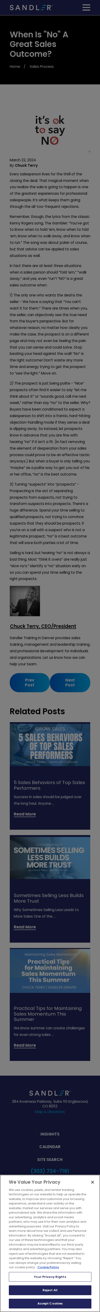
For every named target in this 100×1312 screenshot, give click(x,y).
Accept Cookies (50, 1303)
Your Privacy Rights (50, 1277)
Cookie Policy (48, 1267)
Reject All (50, 1290)
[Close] (92, 1182)
